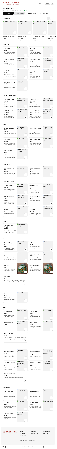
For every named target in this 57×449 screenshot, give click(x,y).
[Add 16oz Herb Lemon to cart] (51, 398)
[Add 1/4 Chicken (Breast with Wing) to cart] (51, 106)
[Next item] (51, 18)
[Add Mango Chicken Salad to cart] (51, 135)
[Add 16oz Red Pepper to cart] (51, 409)
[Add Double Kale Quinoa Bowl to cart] (51, 175)
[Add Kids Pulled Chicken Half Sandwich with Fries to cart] (26, 369)
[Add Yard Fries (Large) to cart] (51, 261)
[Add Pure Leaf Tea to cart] (51, 318)
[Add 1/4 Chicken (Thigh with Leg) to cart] (26, 106)
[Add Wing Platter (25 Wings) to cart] (26, 232)
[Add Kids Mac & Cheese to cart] (26, 358)
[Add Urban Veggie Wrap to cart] (51, 203)
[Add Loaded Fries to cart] (26, 78)
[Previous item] (48, 18)
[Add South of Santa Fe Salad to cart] (26, 157)
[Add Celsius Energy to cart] (51, 329)
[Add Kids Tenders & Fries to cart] (26, 380)
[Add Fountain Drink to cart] (26, 318)
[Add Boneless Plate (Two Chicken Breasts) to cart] (51, 117)
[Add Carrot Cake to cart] (26, 301)
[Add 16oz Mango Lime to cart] (26, 398)
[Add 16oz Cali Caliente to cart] (26, 420)
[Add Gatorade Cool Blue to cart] (26, 341)
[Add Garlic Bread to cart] (51, 250)
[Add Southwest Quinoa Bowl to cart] (26, 175)
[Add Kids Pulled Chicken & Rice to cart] (51, 369)
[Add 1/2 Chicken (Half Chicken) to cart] (26, 117)
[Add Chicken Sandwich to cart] (26, 192)
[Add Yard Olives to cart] (26, 55)
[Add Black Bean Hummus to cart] (26, 89)
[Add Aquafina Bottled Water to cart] (26, 329)
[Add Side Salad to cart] (26, 272)
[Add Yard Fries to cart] (51, 55)
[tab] (8, 13)
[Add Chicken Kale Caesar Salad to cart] (26, 135)
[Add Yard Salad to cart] (26, 146)
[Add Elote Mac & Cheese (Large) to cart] (51, 66)
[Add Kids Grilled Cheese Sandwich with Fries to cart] (51, 358)
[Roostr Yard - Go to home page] (10, 3)
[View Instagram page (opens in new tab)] (5, 447)
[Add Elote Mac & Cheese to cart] (26, 66)
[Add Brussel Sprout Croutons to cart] (51, 78)
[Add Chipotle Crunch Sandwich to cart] (30, 33)
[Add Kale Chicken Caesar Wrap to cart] (45, 33)
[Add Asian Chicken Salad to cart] (51, 146)
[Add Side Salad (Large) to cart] (51, 272)
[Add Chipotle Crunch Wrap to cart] (15, 33)
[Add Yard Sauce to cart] (26, 283)
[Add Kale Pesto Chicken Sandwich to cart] (51, 215)
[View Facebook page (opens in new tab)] (3, 447)
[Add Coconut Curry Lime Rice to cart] (26, 250)
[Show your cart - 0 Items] (52, 3)
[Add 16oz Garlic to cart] (26, 409)
